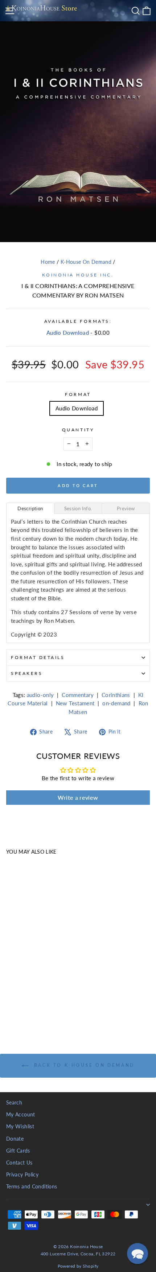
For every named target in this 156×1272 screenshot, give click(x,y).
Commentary (78, 695)
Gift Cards (18, 1151)
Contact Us (19, 1163)
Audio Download (67, 332)
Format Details (38, 657)
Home (48, 262)
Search (14, 1103)
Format (78, 394)
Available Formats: (78, 321)
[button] (137, 1253)
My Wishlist (20, 1126)
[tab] (30, 508)
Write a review (78, 797)
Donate (15, 1139)
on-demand (116, 703)
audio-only (40, 695)
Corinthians (116, 695)
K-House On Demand (86, 262)
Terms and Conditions (31, 1186)
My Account (20, 1114)
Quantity (78, 429)
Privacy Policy (22, 1175)
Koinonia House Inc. (78, 275)
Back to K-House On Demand (83, 1065)
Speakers (26, 673)
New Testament (75, 703)
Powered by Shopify (78, 1266)
